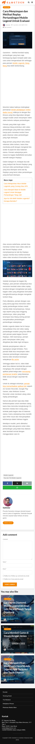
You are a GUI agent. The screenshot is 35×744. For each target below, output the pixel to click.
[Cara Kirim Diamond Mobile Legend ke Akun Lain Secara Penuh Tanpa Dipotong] (17, 609)
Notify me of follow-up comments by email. (16, 576)
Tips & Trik (6, 7)
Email (4, 569)
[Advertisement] (17, 86)
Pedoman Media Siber (10, 707)
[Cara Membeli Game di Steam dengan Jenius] (17, 639)
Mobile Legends (8, 475)
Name (5, 562)
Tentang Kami (7, 696)
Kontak (5, 692)
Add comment (7, 27)
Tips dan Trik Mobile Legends (12, 478)
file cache (15, 359)
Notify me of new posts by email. (14, 579)
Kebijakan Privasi (8, 703)
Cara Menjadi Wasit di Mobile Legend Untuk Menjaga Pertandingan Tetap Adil (15, 192)
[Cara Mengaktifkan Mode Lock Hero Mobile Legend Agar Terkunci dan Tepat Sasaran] (17, 669)
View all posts (8, 522)
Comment (5, 539)
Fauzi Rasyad (10, 619)
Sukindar (7, 25)
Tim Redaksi (7, 700)
